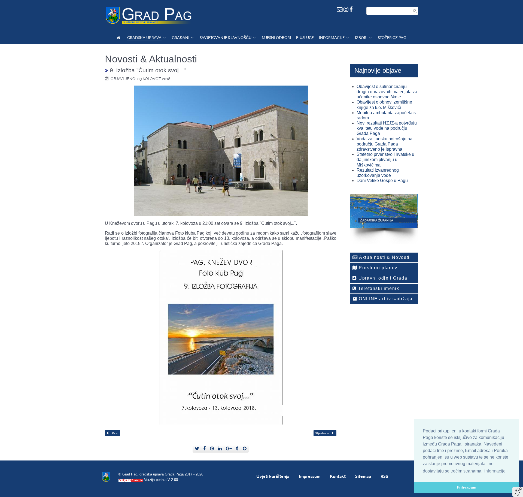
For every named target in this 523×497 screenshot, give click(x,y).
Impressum (309, 476)
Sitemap (363, 476)
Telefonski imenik (378, 288)
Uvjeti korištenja (272, 476)
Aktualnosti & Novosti (384, 257)
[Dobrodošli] (119, 38)
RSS (384, 476)
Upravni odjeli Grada (382, 278)
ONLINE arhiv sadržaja (385, 298)
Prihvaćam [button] (466, 487)
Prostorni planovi (378, 267)
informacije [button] (495, 471)
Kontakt (338, 476)
